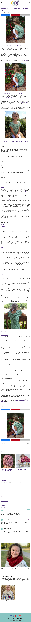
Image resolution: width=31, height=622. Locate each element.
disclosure (26, 60)
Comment (3, 485)
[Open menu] (29, 3)
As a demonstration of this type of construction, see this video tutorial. (14, 276)
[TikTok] (17, 616)
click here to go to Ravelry (20, 400)
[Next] (28, 464)
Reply (28, 519)
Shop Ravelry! (8, 600)
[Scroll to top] (29, 621)
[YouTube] (20, 616)
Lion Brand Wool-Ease (10, 97)
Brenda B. (6, 509)
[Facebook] (11, 616)
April (2, 12)
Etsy (26, 102)
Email (17, 496)
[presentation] (8, 461)
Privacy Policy (10, 618)
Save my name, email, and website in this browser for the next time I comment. (15, 499)
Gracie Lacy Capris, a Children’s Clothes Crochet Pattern (7, 445)
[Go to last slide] (2, 464)
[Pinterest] (15, 616)
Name (2, 496)
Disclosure (22, 618)
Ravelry (21, 102)
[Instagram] (13, 616)
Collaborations (16, 618)
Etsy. (14, 104)
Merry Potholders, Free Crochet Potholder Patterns (24, 445)
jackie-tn (5, 519)
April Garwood (7, 528)
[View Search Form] (2, 3)
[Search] (28, 540)
